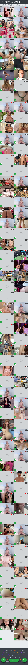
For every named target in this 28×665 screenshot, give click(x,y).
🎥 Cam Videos (7, 661)
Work (13, 663)
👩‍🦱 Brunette (4, 654)
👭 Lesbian (6, 655)
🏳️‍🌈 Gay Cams (21, 655)
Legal (24, 663)
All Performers (20, 663)
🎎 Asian (6, 650)
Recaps (16, 663)
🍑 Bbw (15, 654)
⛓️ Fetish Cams (22, 657)
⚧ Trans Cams (6, 657)
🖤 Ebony (11, 650)
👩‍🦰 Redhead (10, 654)
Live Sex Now (14, 660)
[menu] (3, 660)
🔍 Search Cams (20, 661)
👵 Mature (13, 652)
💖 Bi (10, 655)
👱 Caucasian (21, 650)
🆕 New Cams (15, 655)
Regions (10, 663)
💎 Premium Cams (14, 657)
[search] (24, 660)
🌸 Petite (20, 654)
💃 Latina (15, 650)
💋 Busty (24, 654)
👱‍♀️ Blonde (23, 652)
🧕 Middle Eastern (6, 652)
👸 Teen (18, 652)
